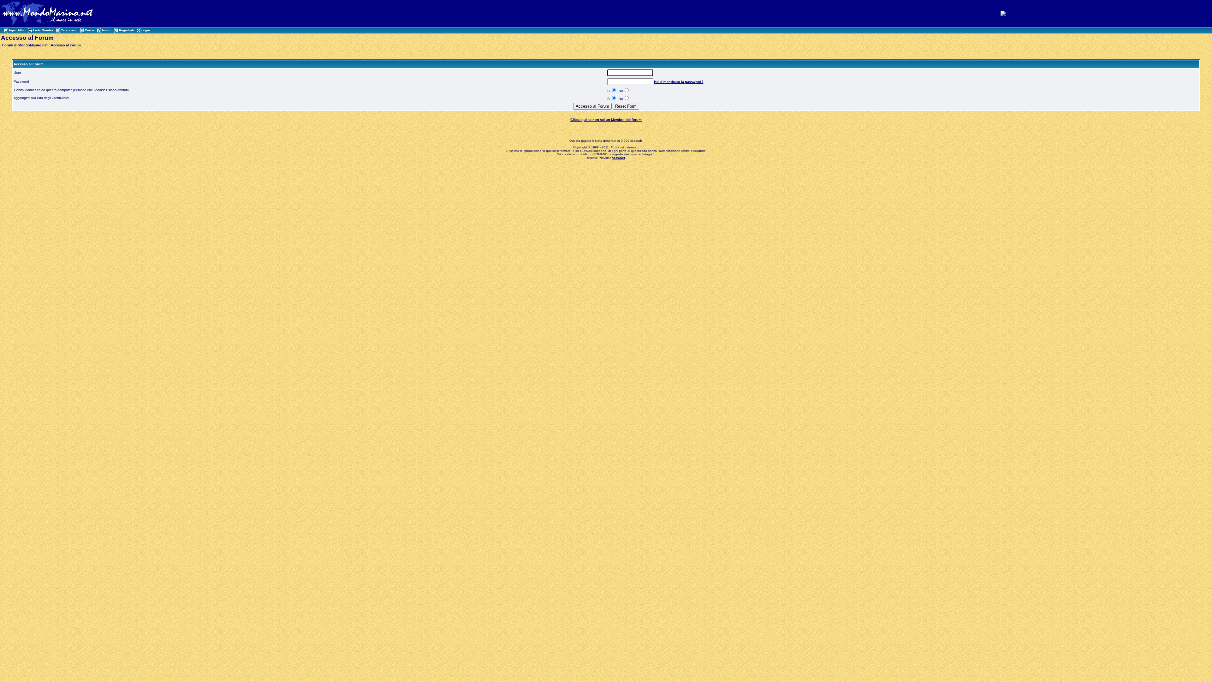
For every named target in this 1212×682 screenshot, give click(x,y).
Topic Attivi (17, 30)
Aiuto (106, 30)
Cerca (89, 30)
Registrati (126, 30)
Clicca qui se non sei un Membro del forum (606, 120)
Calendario (69, 30)
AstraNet (618, 157)
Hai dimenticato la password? (679, 82)
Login (145, 30)
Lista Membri (43, 30)
